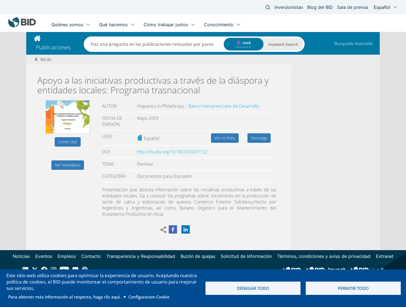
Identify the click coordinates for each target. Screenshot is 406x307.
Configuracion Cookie (149, 297)
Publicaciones (53, 47)
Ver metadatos (67, 165)
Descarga (259, 138)
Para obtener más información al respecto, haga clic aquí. (64, 297)
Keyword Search (283, 44)
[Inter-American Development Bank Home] (22, 26)
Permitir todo (353, 288)
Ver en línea (225, 138)
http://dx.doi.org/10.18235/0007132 (172, 152)
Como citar (67, 141)
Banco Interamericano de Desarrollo (223, 106)
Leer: (107, 136)
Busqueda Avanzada (353, 43)
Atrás (45, 59)
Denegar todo (253, 288)
